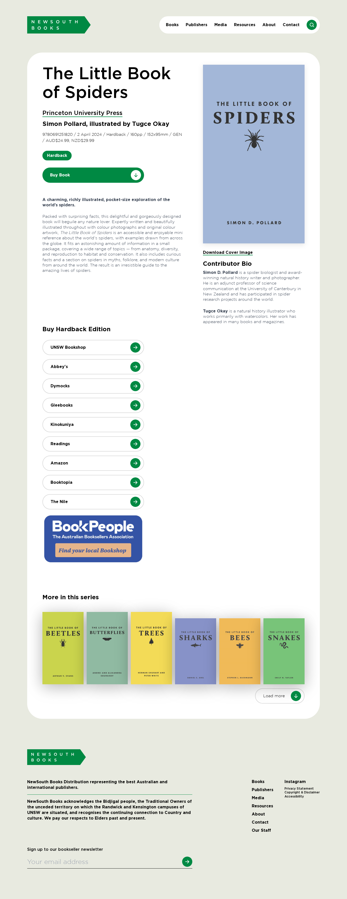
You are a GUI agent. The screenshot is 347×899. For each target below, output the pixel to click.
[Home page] (59, 24)
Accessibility (294, 796)
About (269, 24)
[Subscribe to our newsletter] (187, 862)
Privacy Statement (299, 788)
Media (220, 24)
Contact (291, 24)
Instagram (295, 781)
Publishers (196, 24)
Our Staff (261, 830)
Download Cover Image (228, 252)
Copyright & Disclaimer (302, 792)
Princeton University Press (82, 113)
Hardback (57, 155)
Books (172, 24)
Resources (244, 24)
